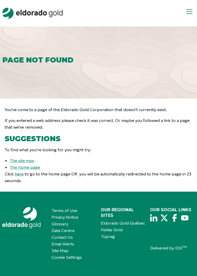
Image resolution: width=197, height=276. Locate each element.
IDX (181, 248)
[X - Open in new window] (164, 218)
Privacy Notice (65, 217)
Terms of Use (64, 210)
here (19, 173)
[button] (191, 13)
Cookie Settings (67, 257)
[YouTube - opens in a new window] (185, 218)
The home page (25, 167)
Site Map (60, 250)
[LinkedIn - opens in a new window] (154, 218)
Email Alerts (63, 243)
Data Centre (63, 230)
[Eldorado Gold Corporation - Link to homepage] (24, 217)
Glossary (60, 223)
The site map (22, 160)
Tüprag (108, 236)
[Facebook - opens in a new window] (174, 218)
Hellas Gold (112, 229)
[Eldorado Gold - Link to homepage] (32, 13)
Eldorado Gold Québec (123, 223)
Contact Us (62, 237)
